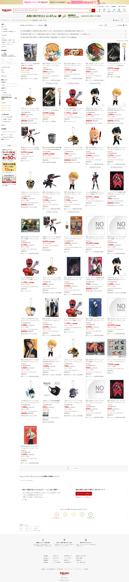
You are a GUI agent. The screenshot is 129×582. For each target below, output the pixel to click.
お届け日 (3, 88)
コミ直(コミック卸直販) (114, 76)
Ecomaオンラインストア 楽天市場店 (31, 78)
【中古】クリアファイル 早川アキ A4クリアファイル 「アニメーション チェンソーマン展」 (73, 279)
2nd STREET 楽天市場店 (50, 162)
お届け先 (3, 82)
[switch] (15, 98)
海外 (6, 79)
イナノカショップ (91, 205)
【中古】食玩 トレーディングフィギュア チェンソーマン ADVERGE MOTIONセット (73, 65)
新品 (2, 70)
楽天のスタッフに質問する (84, 493)
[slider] (1, 56)
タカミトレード (26, 160)
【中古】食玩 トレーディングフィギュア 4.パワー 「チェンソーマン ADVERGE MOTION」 (95, 149)
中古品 (3, 72)
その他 (35, 528)
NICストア (111, 373)
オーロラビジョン (70, 332)
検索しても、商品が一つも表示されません (33, 497)
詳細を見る (73, 37)
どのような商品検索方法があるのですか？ (33, 495)
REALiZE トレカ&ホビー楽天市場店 (52, 292)
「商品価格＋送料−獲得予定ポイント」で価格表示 (31, 25)
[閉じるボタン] (125, 31)
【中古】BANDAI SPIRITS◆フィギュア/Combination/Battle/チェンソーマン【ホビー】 (52, 149)
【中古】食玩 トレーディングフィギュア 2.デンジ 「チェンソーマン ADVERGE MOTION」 (73, 194)
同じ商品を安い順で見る (52, 83)
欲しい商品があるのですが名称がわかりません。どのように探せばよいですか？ (42, 492)
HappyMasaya (47, 250)
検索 (10, 63)
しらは (67, 251)
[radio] (2, 26)
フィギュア (36, 526)
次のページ (77, 468)
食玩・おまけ (37, 530)
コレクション (28, 526)
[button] (123, 6)
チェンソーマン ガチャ (27, 480)
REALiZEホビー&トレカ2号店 (30, 123)
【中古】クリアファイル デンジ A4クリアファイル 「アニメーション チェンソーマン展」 (30, 361)
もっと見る (24, 499)
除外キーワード (5, 139)
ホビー (21, 526)
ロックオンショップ (70, 121)
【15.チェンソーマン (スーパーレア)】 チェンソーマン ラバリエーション (30, 194)
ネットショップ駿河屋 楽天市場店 (52, 80)
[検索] (93, 10)
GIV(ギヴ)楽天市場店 (49, 422)
